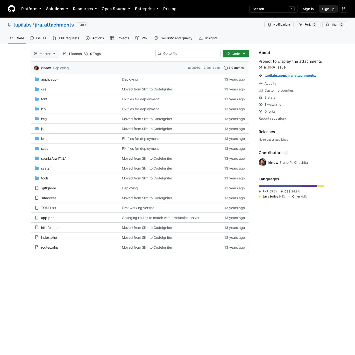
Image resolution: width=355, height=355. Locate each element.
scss (44, 148)
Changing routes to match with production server (160, 218)
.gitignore (48, 188)
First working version (138, 208)
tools (45, 178)
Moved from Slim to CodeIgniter (147, 89)
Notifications (282, 24)
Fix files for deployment (140, 99)
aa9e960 (194, 67)
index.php (49, 237)
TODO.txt (48, 208)
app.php (48, 218)
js (42, 129)
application (49, 79)
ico (43, 109)
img (44, 119)
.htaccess (48, 198)
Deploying (61, 68)
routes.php (49, 247)
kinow (46, 68)
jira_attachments (54, 25)
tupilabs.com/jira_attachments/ (290, 75)
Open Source (114, 8)
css (43, 89)
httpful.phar (50, 227)
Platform (29, 8)
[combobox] (190, 53)
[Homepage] (11, 9)
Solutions (55, 8)
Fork (310, 24)
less (44, 139)
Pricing (170, 8)
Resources (83, 8)
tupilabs (22, 25)
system (46, 168)
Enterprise (145, 8)
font (44, 99)
